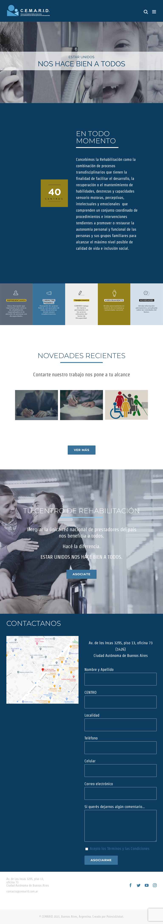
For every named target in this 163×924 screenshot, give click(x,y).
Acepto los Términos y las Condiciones (119, 849)
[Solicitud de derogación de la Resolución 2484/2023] (36, 405)
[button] (18, 405)
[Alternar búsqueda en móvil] (146, 12)
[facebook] (130, 885)
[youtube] (147, 885)
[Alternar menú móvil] (154, 12)
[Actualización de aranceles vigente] (81, 405)
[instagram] (155, 885)
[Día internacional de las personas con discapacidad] (126, 405)
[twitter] (139, 885)
